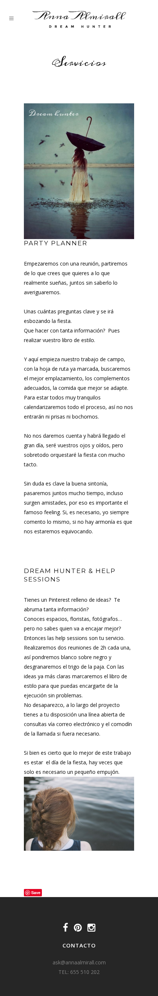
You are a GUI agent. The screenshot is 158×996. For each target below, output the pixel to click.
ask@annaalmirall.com (79, 962)
